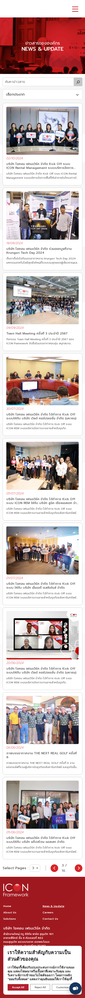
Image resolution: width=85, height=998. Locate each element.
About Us (9, 912)
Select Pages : (15, 868)
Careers (47, 912)
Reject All (40, 987)
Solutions (9, 919)
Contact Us (50, 919)
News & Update (53, 906)
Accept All (18, 987)
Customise (62, 987)
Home (7, 906)
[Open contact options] (75, 988)
